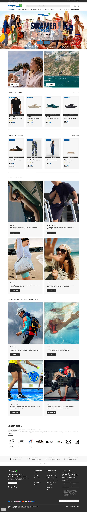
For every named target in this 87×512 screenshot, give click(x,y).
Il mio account (72, 506)
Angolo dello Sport (14, 506)
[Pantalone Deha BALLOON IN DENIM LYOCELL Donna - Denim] (53, 148)
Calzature (33, 9)
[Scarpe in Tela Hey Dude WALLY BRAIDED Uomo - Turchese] (53, 106)
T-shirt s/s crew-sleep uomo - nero (15, 118)
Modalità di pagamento (52, 477)
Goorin (36, 432)
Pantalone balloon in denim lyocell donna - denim (52, 161)
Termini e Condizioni (51, 482)
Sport (18, 2)
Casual (13, 2)
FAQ (47, 489)
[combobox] (48, 5)
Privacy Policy (50, 484)
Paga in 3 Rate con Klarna (52, 480)
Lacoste (53, 432)
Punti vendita (66, 9)
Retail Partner (15, 507)
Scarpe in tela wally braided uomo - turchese (52, 118)
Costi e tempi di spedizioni (52, 473)
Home (10, 2)
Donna (40, 42)
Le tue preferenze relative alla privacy (24, 507)
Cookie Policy (49, 487)
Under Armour (22, 432)
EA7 (56, 432)
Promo (18, 9)
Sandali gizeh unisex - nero (15, 161)
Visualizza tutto (75, 92)
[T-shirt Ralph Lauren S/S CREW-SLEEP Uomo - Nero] (16, 106)
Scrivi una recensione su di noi (67, 500)
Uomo (47, 42)
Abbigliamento (25, 9)
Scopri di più (22, 1)
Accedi (78, 506)
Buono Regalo (76, 1)
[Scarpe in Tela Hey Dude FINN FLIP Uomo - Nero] (71, 106)
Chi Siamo (36, 475)
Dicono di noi (37, 480)
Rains (11, 433)
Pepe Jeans (31, 432)
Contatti (36, 473)
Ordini (60, 9)
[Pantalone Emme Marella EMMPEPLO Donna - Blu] (34, 148)
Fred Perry (75, 432)
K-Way (71, 432)
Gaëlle (27, 432)
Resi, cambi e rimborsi (51, 475)
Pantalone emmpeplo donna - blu (34, 161)
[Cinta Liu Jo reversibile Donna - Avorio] (71, 148)
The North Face (47, 432)
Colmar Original (60, 432)
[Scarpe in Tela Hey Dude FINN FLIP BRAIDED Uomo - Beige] (34, 106)
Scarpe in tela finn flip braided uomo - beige (34, 118)
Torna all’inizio (44, 463)
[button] (78, 6)
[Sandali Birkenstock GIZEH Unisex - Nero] (16, 148)
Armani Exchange (12, 432)
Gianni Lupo (41, 432)
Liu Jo (17, 432)
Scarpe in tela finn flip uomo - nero (70, 118)
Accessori (40, 9)
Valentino (67, 432)
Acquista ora (15, 233)
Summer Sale (11, 9)
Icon (9, 433)
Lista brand (10, 435)
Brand (51, 9)
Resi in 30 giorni (68, 1)
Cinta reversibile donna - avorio (69, 161)
